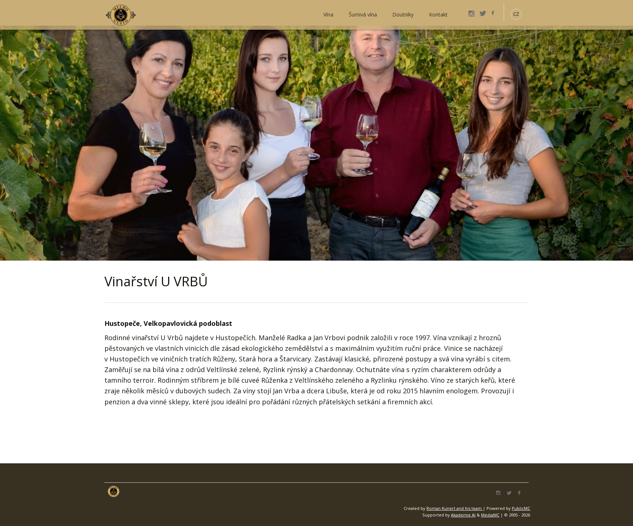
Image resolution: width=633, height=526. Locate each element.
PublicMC (521, 508)
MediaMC (490, 515)
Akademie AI (463, 515)
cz (516, 14)
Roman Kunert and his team (454, 508)
